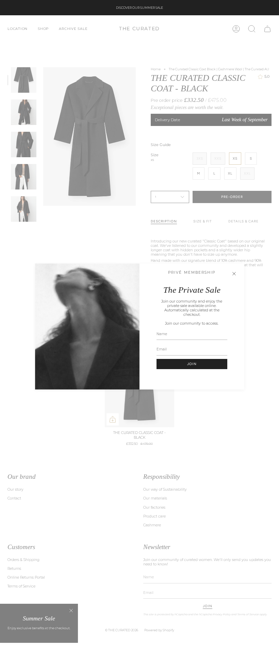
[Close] (234, 273)
